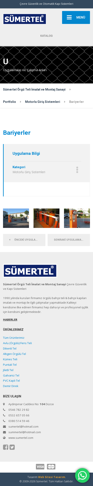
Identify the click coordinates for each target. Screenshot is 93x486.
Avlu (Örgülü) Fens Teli (17, 343)
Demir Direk (10, 386)
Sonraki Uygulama (68, 239)
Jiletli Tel (8, 370)
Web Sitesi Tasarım (51, 477)
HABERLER (10, 319)
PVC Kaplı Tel (11, 381)
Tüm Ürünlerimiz (13, 338)
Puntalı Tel (10, 365)
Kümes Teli (10, 359)
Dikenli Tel (9, 348)
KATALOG (46, 35)
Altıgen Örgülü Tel (14, 354)
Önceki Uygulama (26, 239)
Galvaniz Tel (11, 375)
